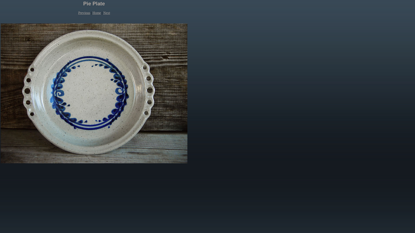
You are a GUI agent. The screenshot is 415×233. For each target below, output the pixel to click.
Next (106, 13)
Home (97, 13)
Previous (84, 13)
